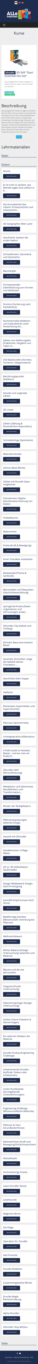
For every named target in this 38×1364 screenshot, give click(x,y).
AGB (31, 1357)
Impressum (9, 1357)
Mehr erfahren (11, 176)
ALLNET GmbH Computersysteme (19, 1361)
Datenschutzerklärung (21, 1357)
